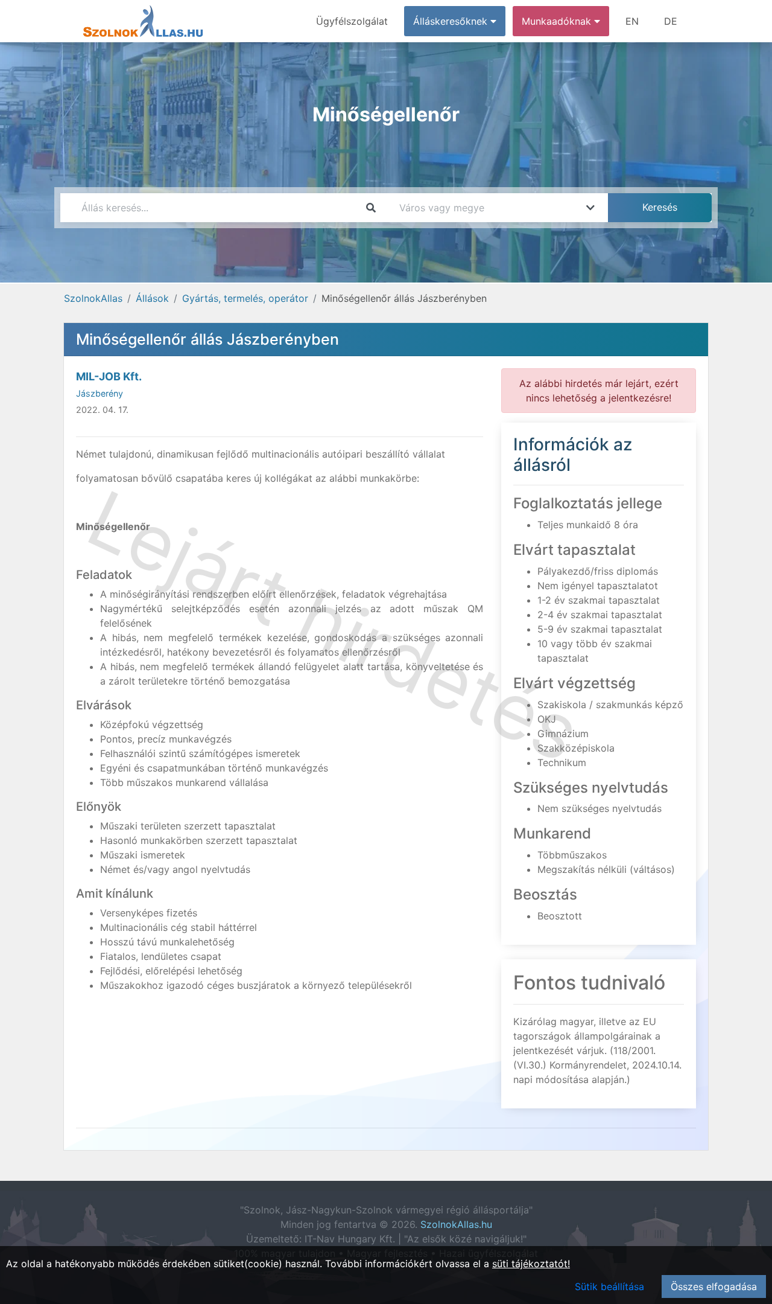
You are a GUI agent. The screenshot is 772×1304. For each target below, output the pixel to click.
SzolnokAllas (93, 298)
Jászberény (99, 393)
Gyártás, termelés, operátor (245, 298)
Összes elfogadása (714, 1286)
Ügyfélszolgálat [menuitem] (352, 21)
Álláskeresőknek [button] (451, 21)
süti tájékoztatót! (531, 1264)
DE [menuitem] (670, 21)
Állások (152, 298)
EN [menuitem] (632, 21)
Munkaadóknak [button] (558, 21)
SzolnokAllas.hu (456, 1224)
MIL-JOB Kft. (109, 376)
